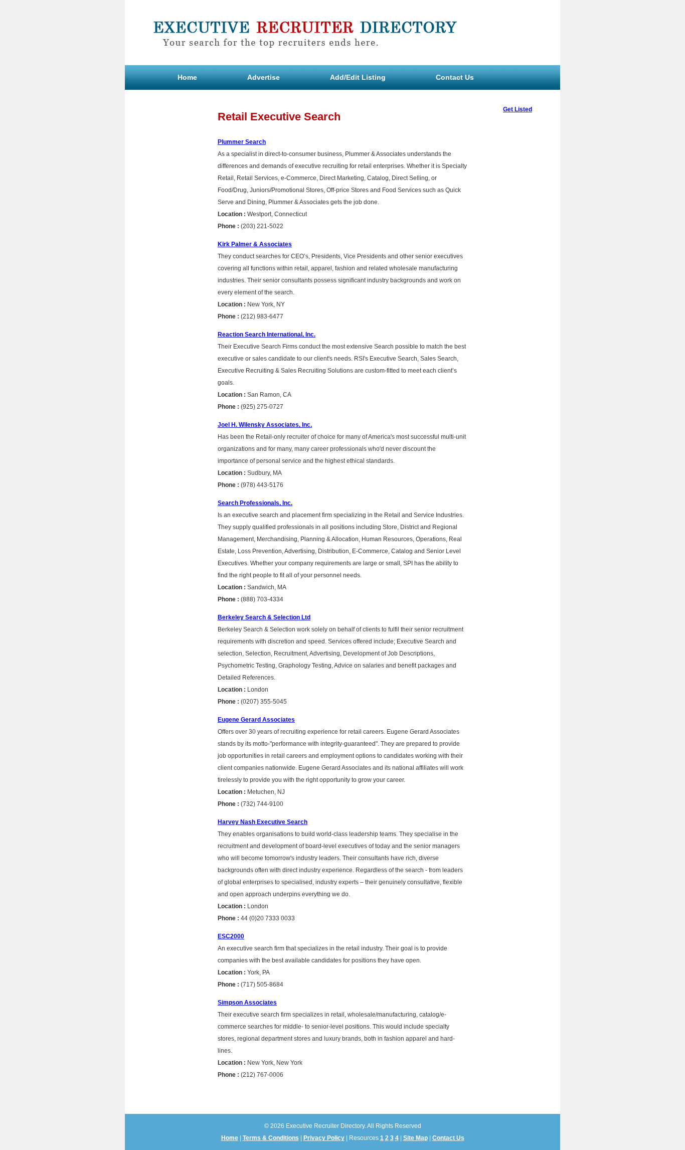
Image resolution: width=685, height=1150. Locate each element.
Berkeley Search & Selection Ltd (264, 617)
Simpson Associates (247, 1002)
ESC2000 (231, 936)
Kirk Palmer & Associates (255, 244)
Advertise (263, 77)
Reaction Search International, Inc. (266, 334)
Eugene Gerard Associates (256, 719)
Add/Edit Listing (358, 77)
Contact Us (455, 77)
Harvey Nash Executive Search (262, 822)
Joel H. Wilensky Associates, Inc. (265, 424)
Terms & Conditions (271, 1137)
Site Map (415, 1137)
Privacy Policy (324, 1137)
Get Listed (517, 109)
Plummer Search (242, 141)
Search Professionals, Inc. (255, 503)
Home (187, 77)
